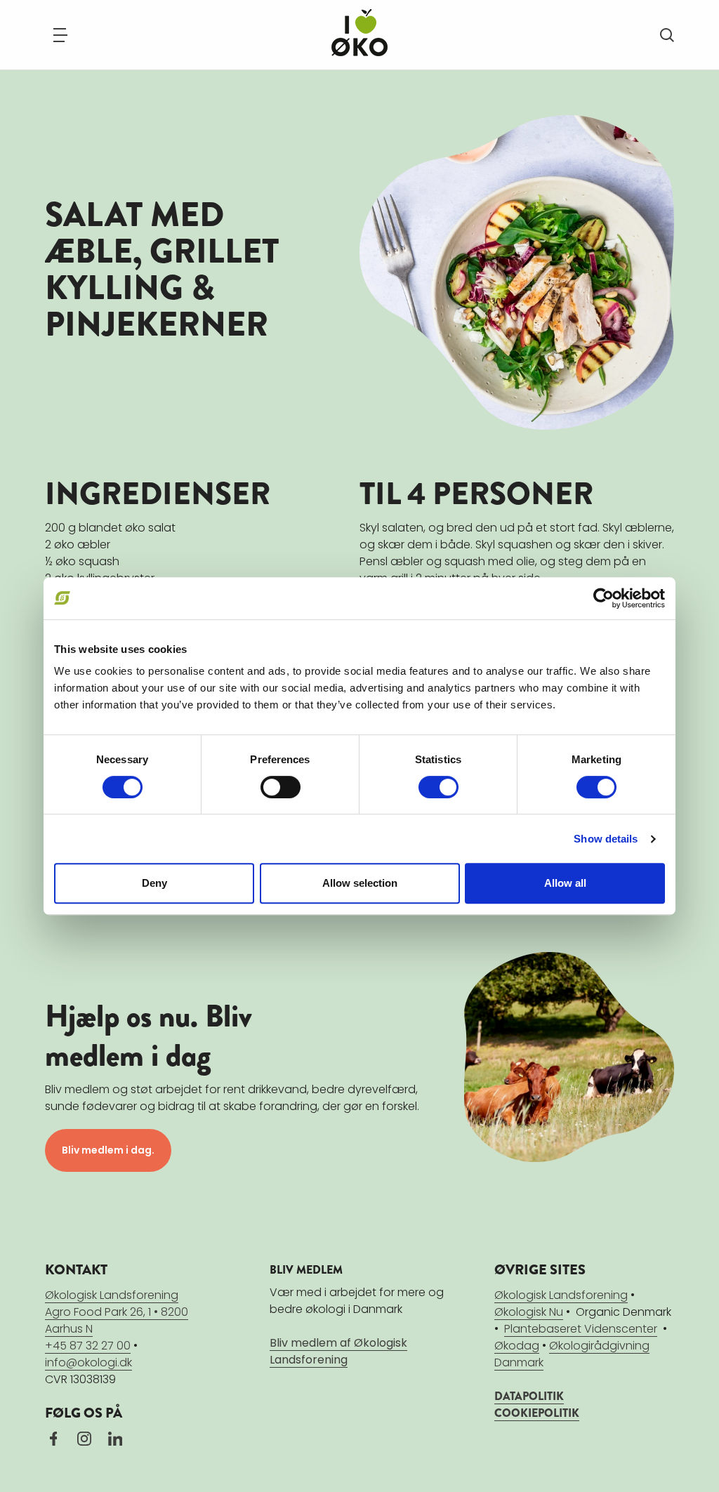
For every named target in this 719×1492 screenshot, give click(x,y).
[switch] (280, 787)
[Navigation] (60, 35)
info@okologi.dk (88, 1362)
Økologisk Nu (528, 1312)
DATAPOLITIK (529, 1396)
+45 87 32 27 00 (88, 1346)
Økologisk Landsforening (561, 1295)
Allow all (565, 883)
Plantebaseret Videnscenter (580, 1329)
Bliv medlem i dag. (108, 1150)
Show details (606, 839)
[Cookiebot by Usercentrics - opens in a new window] (603, 598)
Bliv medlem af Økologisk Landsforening (338, 1351)
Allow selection (359, 883)
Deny (154, 883)
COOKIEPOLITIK (536, 1413)
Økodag (516, 1346)
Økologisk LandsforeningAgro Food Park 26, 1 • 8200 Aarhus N (116, 1312)
